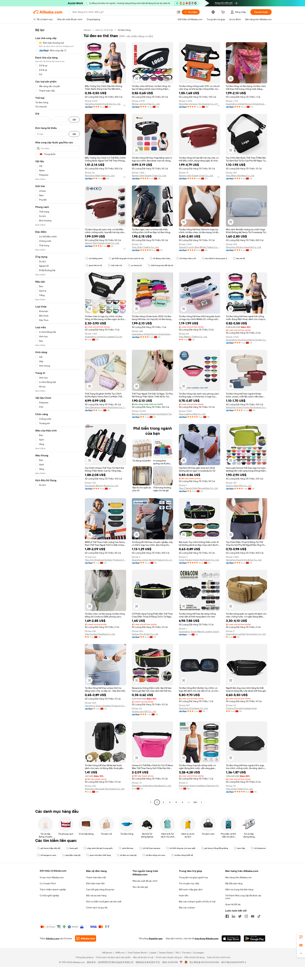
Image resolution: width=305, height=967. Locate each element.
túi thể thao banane (151, 848)
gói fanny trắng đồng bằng (216, 848)
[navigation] (57, 416)
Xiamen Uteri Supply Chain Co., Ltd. (149, 175)
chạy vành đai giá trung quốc (100, 848)
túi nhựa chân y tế (188, 258)
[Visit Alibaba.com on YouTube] (252, 916)
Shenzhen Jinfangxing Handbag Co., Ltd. (151, 785)
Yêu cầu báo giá (140, 887)
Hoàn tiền (183, 895)
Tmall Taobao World (136, 952)
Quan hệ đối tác (233, 904)
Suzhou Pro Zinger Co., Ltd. (145, 634)
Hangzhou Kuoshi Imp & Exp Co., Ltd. (103, 104)
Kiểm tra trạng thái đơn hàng (239, 889)
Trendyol (186, 952)
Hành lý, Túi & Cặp (104, 30)
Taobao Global (166, 952)
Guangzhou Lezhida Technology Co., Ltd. (246, 634)
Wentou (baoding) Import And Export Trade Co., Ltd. (152, 414)
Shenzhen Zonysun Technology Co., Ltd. (198, 104)
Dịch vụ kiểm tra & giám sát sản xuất (103, 901)
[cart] (223, 12)
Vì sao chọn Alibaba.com (52, 877)
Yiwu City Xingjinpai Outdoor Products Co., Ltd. (105, 560)
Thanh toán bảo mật (96, 877)
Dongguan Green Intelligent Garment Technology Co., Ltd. (199, 785)
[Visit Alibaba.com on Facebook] (227, 916)
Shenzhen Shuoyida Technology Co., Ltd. (105, 789)
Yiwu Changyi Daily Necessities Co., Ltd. (198, 488)
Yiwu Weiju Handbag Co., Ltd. (240, 175)
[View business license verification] (181, 962)
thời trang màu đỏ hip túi (162, 265)
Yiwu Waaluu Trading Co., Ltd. (193, 336)
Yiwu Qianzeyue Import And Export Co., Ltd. (105, 407)
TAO (177, 952)
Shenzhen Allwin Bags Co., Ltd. (100, 175)
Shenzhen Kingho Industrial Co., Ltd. (243, 247)
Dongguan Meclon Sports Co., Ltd (101, 485)
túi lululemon (260, 848)
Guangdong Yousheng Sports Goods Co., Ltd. (246, 340)
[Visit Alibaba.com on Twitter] (240, 916)
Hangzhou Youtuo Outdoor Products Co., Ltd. (105, 705)
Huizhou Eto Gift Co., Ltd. (144, 711)
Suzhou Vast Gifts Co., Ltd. (239, 485)
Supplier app (156, 938)
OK (74, 119)
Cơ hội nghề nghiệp (49, 895)
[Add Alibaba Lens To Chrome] (85, 938)
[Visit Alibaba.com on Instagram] (246, 916)
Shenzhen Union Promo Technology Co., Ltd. (246, 407)
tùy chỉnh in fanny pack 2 (216, 258)
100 (195, 802)
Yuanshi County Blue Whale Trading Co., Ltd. (199, 247)
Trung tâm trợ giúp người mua (193, 877)
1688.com (120, 952)
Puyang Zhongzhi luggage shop (241, 708)
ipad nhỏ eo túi (95, 265)
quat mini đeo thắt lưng (100, 855)
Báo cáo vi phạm (187, 907)
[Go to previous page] (150, 802)
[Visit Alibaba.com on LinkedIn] (233, 916)
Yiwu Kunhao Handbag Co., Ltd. (100, 634)
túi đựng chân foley (161, 258)
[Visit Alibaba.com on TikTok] (259, 916)
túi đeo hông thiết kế (183, 855)
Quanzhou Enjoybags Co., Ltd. (193, 708)
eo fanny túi (136, 265)
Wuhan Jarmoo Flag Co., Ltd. (146, 104)
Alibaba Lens (52, 938)
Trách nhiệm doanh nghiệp (53, 889)
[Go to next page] (201, 802)
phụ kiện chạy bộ (72, 855)
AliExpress (107, 952)
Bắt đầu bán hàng (233, 883)
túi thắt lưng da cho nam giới (182, 848)
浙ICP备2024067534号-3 (233, 962)
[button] (178, 12)
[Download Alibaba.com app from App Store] (231, 938)
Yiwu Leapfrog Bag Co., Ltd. (192, 414)
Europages (198, 952)
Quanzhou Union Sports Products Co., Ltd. (152, 560)
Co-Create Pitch (48, 883)
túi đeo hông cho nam (155, 855)
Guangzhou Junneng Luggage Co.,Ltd (103, 336)
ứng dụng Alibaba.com (206, 938)
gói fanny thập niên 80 (50, 848)
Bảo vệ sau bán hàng (96, 895)
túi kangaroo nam (48, 855)
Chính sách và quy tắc (97, 907)
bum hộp (241, 848)
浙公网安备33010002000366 (204, 962)
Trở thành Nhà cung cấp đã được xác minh (243, 897)
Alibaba (87, 30)
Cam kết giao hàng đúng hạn (100, 889)
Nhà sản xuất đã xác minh (144, 881)
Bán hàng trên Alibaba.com (238, 877)
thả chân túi (116, 265)
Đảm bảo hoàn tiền (95, 883)
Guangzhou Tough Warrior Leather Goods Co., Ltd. (199, 631)
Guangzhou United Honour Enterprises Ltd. (246, 104)
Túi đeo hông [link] (124, 30)
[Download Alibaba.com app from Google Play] (254, 938)
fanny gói (74, 848)
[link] (301, 937)
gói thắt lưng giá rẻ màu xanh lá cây (128, 258)
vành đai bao (127, 848)
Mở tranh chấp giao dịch (191, 889)
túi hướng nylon (96, 258)
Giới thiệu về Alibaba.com (53, 870)
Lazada (152, 952)
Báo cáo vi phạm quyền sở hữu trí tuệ (197, 901)
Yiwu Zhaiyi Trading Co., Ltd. (145, 247)
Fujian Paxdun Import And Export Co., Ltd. (199, 560)
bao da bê (240, 258)
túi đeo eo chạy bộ (128, 855)
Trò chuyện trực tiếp (189, 883)
